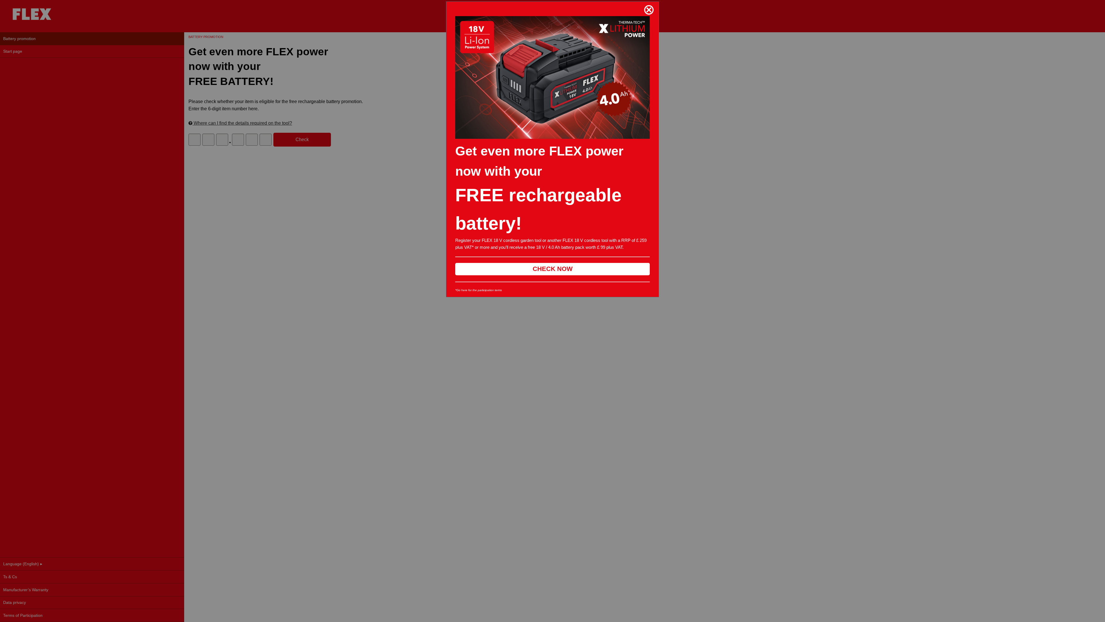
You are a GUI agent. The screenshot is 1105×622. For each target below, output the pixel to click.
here (464, 290)
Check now (553, 268)
